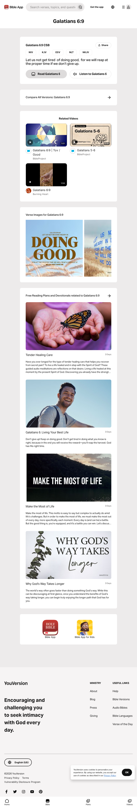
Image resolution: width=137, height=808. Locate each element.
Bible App (50, 637)
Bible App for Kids (85, 637)
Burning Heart (40, 194)
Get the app (96, 7)
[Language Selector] (112, 7)
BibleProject (39, 158)
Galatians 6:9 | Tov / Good (46, 152)
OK (127, 772)
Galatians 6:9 (45, 190)
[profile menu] (126, 7)
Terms (25, 777)
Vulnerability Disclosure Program (22, 781)
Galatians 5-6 (90, 150)
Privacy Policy (11, 777)
